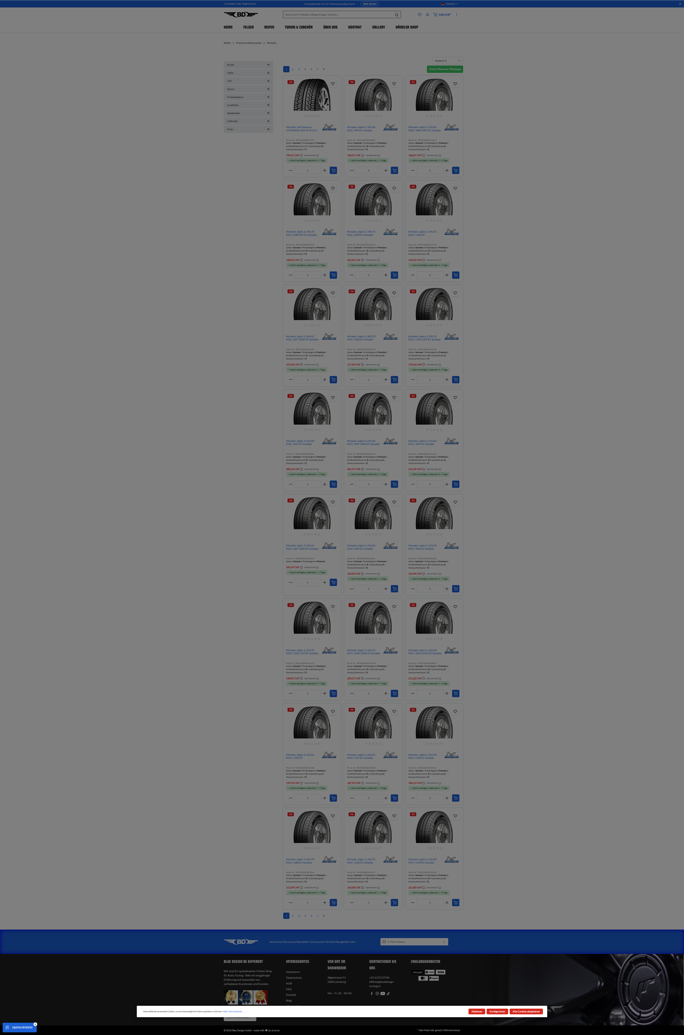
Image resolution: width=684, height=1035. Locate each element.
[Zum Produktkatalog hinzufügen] (332, 83)
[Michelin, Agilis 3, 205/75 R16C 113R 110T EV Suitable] (434, 304)
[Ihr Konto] (427, 14)
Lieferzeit (232, 121)
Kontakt (291, 994)
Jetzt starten (370, 3)
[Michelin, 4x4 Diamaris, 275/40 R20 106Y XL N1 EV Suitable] (312, 95)
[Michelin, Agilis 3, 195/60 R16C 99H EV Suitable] (373, 95)
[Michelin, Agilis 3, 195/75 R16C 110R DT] (434, 199)
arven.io (275, 1030)
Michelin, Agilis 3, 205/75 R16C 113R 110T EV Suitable (424, 338)
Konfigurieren (497, 1011)
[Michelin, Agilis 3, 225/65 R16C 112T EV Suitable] (373, 722)
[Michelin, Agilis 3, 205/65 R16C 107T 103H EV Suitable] (312, 304)
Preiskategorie (235, 96)
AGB (289, 983)
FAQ (289, 989)
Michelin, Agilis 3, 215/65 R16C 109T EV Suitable (361, 547)
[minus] (290, 170)
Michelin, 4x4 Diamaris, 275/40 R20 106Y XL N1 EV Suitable (301, 129)
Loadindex (233, 105)
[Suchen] (397, 14)
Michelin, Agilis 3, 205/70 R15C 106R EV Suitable (361, 338)
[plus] (324, 170)
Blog (289, 1000)
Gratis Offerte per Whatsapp (445, 69)
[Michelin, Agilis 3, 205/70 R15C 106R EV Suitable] (373, 304)
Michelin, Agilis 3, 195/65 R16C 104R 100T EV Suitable (424, 129)
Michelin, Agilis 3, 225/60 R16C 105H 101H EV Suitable (424, 652)
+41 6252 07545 (379, 977)
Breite (230, 64)
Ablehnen (476, 1011)
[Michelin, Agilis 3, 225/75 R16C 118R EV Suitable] (312, 827)
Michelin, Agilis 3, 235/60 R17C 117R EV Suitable (422, 861)
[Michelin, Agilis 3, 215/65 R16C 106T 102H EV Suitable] (312, 513)
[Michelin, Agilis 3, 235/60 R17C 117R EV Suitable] (434, 827)
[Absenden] (444, 941)
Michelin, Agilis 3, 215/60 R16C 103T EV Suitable (300, 442)
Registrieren (249, 3)
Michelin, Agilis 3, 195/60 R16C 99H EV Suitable (361, 129)
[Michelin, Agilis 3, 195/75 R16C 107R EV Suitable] (373, 199)
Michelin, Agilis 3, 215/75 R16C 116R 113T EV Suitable (302, 652)
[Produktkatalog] (419, 14)
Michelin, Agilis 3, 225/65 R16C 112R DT (300, 756)
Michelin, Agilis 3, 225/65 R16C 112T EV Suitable (361, 756)
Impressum (293, 971)
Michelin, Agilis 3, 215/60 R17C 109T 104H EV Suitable (363, 442)
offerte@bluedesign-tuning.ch (381, 984)
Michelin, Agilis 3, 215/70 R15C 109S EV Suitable (422, 547)
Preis (230, 129)
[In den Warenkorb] (333, 170)
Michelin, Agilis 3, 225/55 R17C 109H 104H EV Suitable (363, 652)
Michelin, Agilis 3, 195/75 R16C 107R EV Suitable (361, 233)
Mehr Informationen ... (233, 1011)
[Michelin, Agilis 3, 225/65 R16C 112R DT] (312, 722)
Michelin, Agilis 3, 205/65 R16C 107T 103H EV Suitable (302, 338)
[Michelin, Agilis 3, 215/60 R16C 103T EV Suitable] (312, 409)
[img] (329, 126)
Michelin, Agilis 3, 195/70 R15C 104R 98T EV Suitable (301, 233)
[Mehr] (456, 14)
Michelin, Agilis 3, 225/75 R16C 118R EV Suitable (300, 861)
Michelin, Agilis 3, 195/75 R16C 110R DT (422, 233)
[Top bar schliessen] (680, 4)
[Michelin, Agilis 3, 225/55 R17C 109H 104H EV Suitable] (373, 618)
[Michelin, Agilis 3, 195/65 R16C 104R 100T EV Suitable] (434, 95)
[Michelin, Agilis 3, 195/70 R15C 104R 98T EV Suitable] (312, 199)
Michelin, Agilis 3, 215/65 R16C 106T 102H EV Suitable (302, 547)
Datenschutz (294, 977)
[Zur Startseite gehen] (241, 14)
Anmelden (230, 3)
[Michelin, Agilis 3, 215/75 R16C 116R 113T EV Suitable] (312, 618)
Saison (230, 88)
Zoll (229, 80)
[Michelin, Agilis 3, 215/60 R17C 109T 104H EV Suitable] (373, 409)
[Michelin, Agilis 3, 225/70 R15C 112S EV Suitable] (434, 722)
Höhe (230, 72)
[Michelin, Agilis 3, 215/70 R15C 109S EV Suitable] (434, 513)
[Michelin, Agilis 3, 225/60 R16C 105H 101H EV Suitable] (434, 618)
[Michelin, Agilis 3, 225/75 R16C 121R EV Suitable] (373, 827)
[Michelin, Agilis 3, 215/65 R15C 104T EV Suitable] (434, 409)
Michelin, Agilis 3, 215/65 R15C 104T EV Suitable (422, 442)
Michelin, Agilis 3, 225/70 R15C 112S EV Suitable (422, 756)
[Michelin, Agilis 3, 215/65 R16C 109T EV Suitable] (373, 513)
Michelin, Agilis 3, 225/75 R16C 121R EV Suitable (361, 861)
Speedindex (233, 113)
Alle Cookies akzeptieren (526, 1011)
